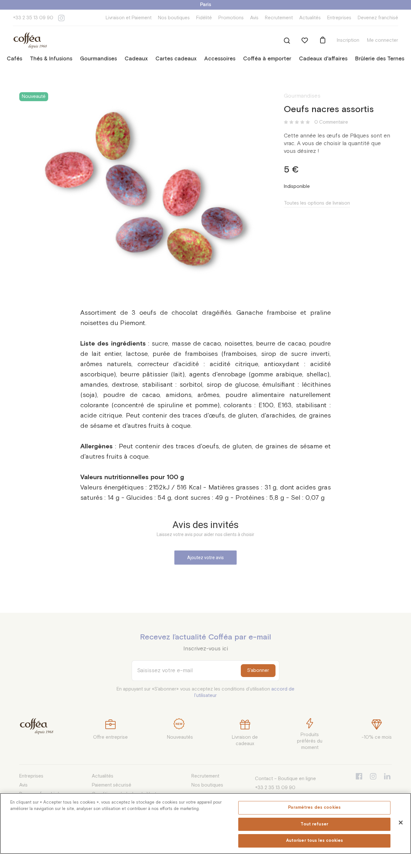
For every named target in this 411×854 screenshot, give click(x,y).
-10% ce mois (377, 737)
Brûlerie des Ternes (379, 58)
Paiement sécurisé (111, 785)
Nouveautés (180, 737)
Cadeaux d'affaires (323, 58)
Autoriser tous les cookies (314, 840)
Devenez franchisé (378, 18)
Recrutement (279, 18)
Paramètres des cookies (314, 807)
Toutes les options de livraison (317, 203)
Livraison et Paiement (129, 18)
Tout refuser (314, 824)
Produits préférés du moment (309, 741)
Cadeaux (136, 58)
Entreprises (339, 18)
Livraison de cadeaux (245, 740)
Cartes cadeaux (176, 58)
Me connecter (382, 40)
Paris (205, 5)
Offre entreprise (110, 737)
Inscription (348, 40)
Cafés (14, 58)
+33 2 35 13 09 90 (33, 18)
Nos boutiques (174, 18)
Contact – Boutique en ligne (285, 779)
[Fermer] (401, 822)
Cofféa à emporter (267, 58)
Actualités (310, 18)
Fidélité (204, 18)
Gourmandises (98, 58)
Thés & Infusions (51, 58)
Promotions (231, 18)
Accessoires (219, 58)
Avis (254, 18)
